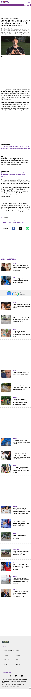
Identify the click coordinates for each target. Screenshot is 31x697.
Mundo (15, 589)
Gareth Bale (5, 220)
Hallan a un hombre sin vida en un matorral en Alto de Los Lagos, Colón (21, 319)
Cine (16, 659)
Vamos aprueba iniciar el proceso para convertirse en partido (21, 442)
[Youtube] (22, 676)
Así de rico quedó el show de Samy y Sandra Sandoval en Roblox (21, 306)
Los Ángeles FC (14, 220)
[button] (13, 228)
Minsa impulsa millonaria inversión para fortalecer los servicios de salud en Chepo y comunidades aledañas (21, 511)
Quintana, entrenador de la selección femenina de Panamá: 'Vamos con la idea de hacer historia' (15, 174)
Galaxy (4, 222)
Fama (14, 263)
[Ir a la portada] (5, 2)
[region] (15, 12)
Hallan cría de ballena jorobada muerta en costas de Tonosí (21, 537)
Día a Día (6, 659)
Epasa (17, 650)
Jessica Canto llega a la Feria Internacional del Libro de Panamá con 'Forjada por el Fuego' (21, 567)
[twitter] (16, 676)
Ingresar (26, 5)
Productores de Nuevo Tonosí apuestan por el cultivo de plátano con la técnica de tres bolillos (20, 402)
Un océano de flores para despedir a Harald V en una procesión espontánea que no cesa (21, 470)
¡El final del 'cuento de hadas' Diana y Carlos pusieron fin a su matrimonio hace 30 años (21, 456)
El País (15, 316)
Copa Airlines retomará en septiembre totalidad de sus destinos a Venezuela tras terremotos (21, 580)
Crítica (6, 655)
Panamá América (9, 650)
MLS (22, 220)
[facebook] (5, 676)
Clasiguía (17, 664)
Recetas (17, 655)
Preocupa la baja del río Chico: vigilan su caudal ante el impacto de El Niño (21, 387)
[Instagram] (10, 676)
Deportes (16, 549)
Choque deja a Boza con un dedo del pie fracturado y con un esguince (21, 280)
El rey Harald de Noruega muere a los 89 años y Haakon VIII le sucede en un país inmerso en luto (21, 594)
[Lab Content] (15, 643)
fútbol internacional (18, 222)
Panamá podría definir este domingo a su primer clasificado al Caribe (21, 553)
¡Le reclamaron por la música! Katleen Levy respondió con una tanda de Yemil (21, 334)
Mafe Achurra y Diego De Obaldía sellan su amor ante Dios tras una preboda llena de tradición (21, 268)
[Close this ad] (30, 688)
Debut (9, 222)
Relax (14, 562)
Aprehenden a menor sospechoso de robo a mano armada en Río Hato (21, 523)
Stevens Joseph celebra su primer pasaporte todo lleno (21, 373)
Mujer (5, 664)
